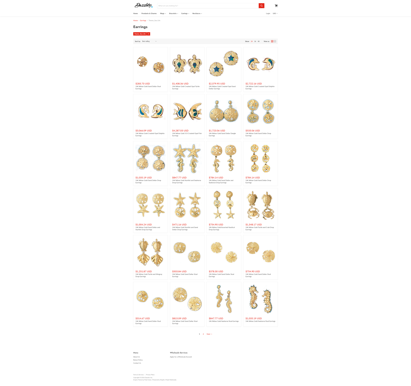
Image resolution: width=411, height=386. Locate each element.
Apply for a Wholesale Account (181, 357)
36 (255, 41)
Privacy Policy (150, 375)
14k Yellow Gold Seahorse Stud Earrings (224, 321)
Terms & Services (138, 375)
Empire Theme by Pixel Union (142, 380)
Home (135, 13)
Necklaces (196, 13)
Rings (162, 13)
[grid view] (272, 41)
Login (268, 13)
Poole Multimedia (171, 380)
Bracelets (173, 13)
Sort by (137, 41)
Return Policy (138, 360)
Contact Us (137, 363)
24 (252, 41)
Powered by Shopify (159, 380)
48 (258, 41)
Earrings (184, 13)
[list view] (275, 41)
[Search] (261, 5)
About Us (136, 357)
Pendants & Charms (149, 13)
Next (209, 334)
